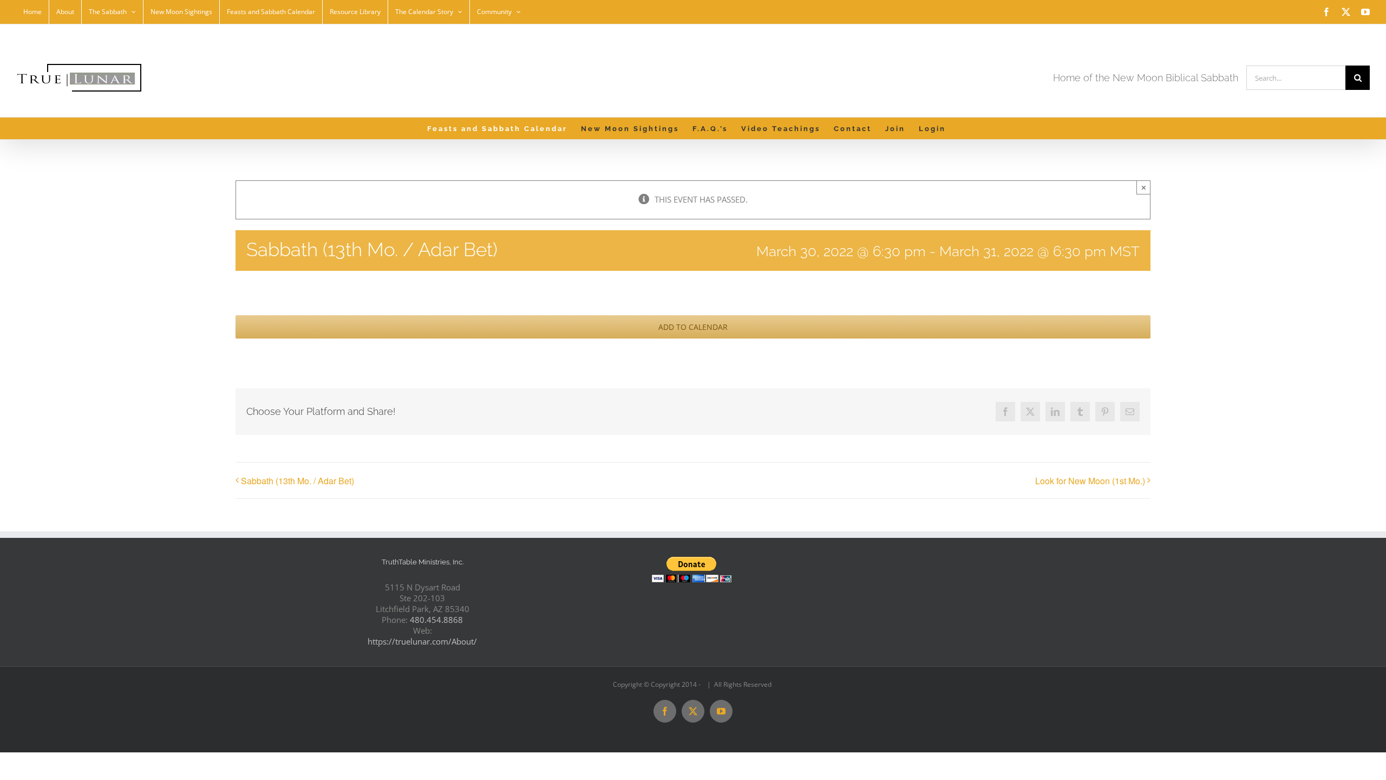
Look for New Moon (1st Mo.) (1090, 480)
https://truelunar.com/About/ (422, 641)
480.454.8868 (436, 619)
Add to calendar (693, 327)
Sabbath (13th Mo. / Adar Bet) (297, 480)
